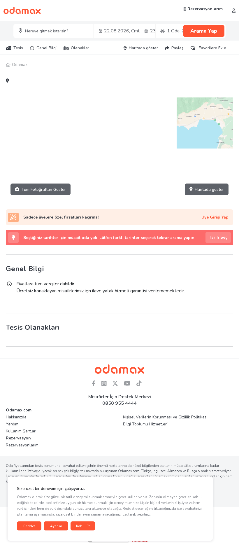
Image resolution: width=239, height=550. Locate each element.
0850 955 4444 (119, 403)
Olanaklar (80, 48)
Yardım (12, 424)
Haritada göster (209, 189)
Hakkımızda (16, 417)
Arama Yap (203, 30)
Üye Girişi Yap (215, 217)
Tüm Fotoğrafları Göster (44, 189)
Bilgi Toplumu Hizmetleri (145, 424)
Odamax (19, 64)
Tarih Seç (218, 237)
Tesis (18, 48)
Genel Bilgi (46, 48)
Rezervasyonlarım (204, 9)
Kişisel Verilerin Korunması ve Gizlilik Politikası (165, 417)
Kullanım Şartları (21, 431)
